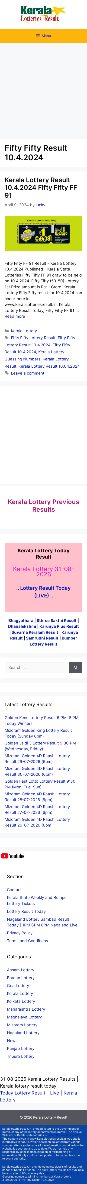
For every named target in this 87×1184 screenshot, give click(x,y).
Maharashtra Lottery (26, 1009)
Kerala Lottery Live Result (62, 1173)
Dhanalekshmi (22, 626)
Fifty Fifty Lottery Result (33, 337)
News (12, 1040)
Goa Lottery (18, 985)
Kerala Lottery (24, 331)
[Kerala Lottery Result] (43, 14)
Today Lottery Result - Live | (32, 1093)
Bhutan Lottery (21, 977)
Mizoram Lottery (22, 1025)
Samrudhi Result (42, 638)
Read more (15, 316)
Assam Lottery (20, 970)
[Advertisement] (43, 88)
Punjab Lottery (20, 1048)
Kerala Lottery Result (50, 1117)
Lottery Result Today (26, 911)
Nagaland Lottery (23, 1032)
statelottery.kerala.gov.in (63, 1135)
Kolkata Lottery (21, 1001)
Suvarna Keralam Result (35, 632)
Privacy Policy (19, 933)
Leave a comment (27, 373)
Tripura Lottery (20, 1056)
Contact (14, 889)
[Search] (75, 667)
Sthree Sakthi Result (57, 620)
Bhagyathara (20, 620)
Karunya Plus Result (59, 626)
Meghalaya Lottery (24, 1017)
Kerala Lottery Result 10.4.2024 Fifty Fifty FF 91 (41, 187)
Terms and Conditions (27, 940)
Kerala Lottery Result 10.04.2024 (49, 366)
